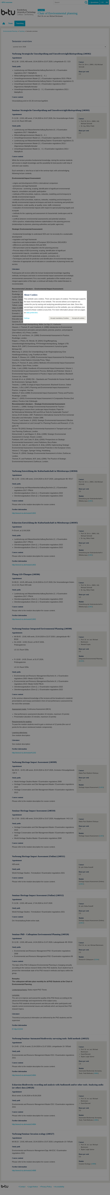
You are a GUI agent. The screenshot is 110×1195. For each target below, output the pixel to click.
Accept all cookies (78, 318)
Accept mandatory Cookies (59, 318)
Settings (27, 318)
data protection (32, 313)
